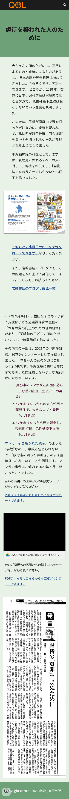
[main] (34, 33)
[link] (34, 536)
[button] (4, 5)
